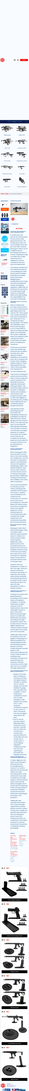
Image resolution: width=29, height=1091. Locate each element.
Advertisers (4, 201)
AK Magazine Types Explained (4, 362)
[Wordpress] (5, 297)
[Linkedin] (3, 290)
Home (2, 194)
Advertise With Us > (4, 255)
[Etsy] (7, 292)
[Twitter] (7, 288)
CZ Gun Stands (22, 173)
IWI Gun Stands (7, 186)
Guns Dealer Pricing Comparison (13, 853)
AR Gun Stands (7, 135)
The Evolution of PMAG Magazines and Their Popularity (4, 409)
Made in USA (3, 121)
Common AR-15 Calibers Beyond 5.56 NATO (4, 425)
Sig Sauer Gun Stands (22, 148)
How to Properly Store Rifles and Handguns (4, 316)
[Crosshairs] (3, 294)
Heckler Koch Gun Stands (7, 173)
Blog (7, 194)
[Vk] (7, 294)
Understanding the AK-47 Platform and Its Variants (4, 378)
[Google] (5, 294)
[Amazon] (3, 292)
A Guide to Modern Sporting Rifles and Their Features (4, 347)
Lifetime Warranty (26, 121)
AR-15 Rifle (19, 228)
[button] (14, 60)
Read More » (2, 317)
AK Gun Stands (7, 148)
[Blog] (3, 288)
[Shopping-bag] (5, 292)
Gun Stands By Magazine (21, 186)
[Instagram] (5, 290)
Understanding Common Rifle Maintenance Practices (3, 331)
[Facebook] (5, 288)
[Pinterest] (7, 290)
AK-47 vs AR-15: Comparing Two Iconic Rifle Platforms (5, 393)
